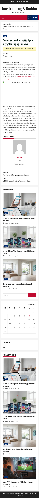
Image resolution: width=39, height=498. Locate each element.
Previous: (16, 173)
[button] (3, 18)
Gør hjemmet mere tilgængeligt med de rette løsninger (17, 285)
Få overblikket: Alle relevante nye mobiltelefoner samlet (19, 252)
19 (14, 324)
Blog (5, 36)
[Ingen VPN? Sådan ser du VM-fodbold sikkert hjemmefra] (19, 468)
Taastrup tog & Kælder (19, 8)
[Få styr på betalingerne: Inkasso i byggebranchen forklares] (19, 204)
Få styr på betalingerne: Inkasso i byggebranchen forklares (19, 219)
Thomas (6, 223)
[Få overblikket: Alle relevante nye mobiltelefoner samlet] (19, 237)
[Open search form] (25, 17)
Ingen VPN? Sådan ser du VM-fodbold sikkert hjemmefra (17, 483)
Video (35, 17)
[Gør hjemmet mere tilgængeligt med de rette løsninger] (19, 270)
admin (6, 53)
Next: (16, 179)
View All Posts (19, 165)
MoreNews (30, 494)
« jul (4, 335)
